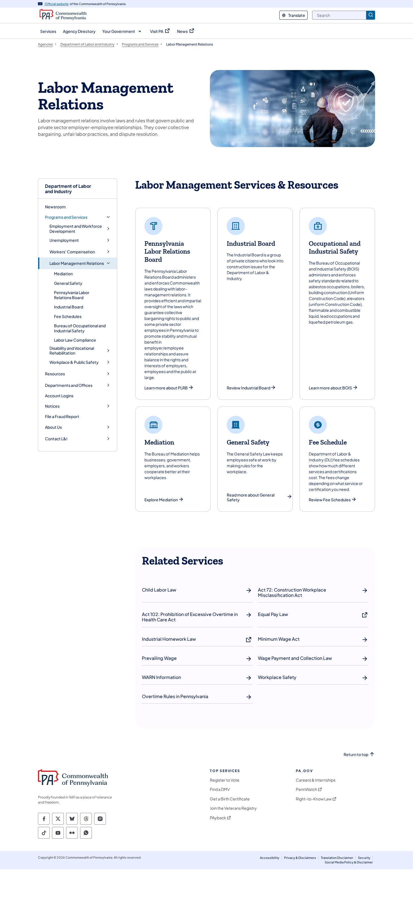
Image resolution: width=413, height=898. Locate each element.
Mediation (63, 273)
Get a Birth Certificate (230, 799)
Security (364, 857)
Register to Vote (224, 780)
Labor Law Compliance (75, 339)
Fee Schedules (67, 316)
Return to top (356, 754)
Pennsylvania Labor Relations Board (71, 295)
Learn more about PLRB (166, 387)
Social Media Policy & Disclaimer (349, 862)
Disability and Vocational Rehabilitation (71, 351)
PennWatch (306, 789)
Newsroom (55, 206)
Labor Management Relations (76, 263)
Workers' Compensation (72, 251)
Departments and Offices (68, 385)
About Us (53, 427)
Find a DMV (220, 789)
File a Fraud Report (62, 416)
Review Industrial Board (248, 387)
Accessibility (269, 857)
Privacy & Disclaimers (300, 857)
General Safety (68, 283)
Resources (55, 373)
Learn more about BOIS (330, 387)
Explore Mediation (161, 499)
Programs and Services (66, 217)
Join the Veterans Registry (233, 808)
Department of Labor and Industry (68, 188)
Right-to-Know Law (314, 799)
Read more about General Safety (250, 497)
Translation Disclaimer (337, 857)
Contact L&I (56, 438)
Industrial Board (68, 306)
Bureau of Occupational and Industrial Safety (80, 328)
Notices (52, 406)
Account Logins (59, 395)
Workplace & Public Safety (74, 362)
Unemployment (64, 240)
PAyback (218, 817)
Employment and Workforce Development (75, 229)
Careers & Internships (315, 780)
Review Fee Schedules (330, 499)
